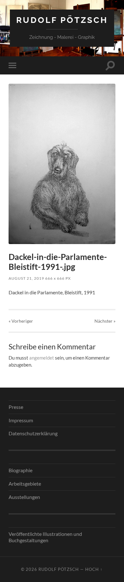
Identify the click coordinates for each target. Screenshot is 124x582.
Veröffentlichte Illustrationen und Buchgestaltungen (45, 537)
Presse (16, 407)
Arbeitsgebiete (25, 483)
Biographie (20, 470)
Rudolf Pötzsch (62, 20)
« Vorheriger (21, 321)
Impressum (21, 420)
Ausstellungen (24, 497)
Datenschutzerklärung (33, 433)
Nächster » (104, 321)
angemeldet (41, 358)
